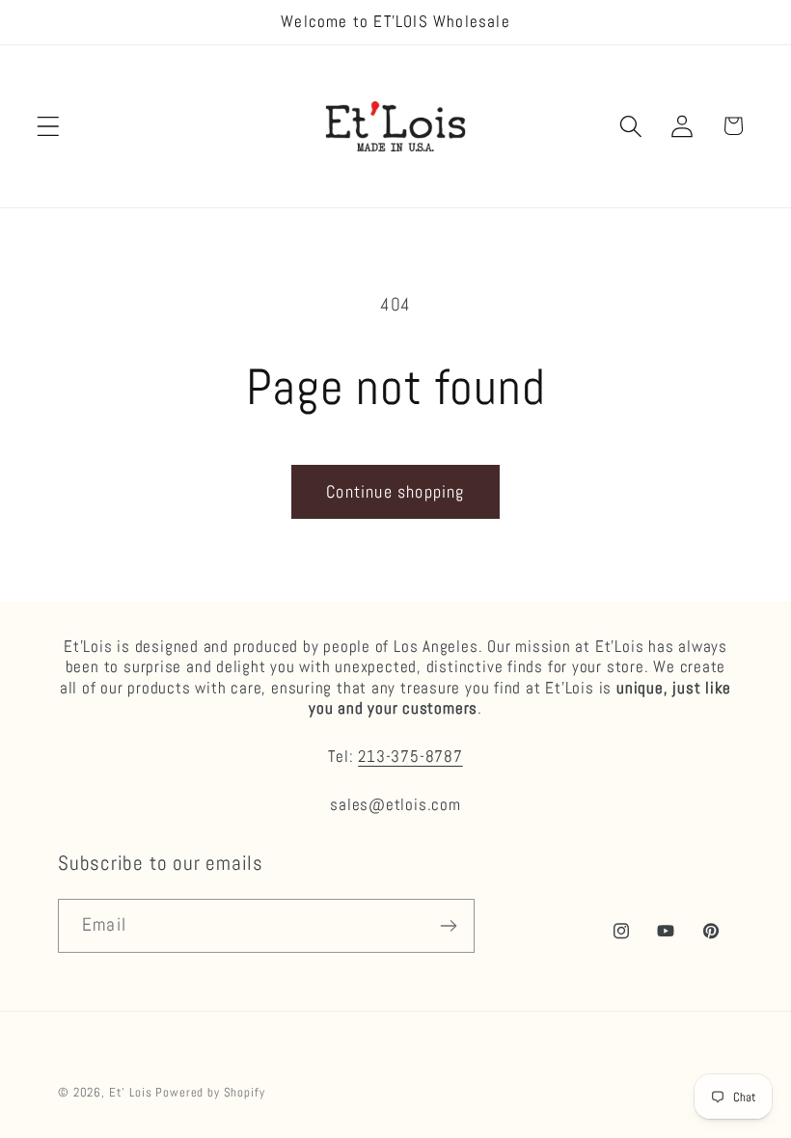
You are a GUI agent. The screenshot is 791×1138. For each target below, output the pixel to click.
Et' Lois (130, 1092)
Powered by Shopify (209, 1092)
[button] (48, 125)
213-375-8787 (410, 756)
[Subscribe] (448, 926)
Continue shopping (395, 491)
